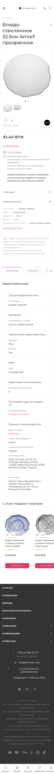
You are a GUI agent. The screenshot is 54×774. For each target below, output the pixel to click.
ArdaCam (14, 433)
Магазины (9, 618)
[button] (25, 101)
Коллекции (9, 595)
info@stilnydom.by (29, 662)
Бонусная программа (16, 610)
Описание (12, 271)
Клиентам (9, 641)
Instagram (27, 689)
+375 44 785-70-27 (28, 653)
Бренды (7, 603)
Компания (9, 626)
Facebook (19, 689)
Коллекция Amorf (19, 414)
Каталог (7, 588)
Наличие (32, 271)
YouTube (35, 689)
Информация (11, 633)
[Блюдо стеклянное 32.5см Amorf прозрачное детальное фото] (27, 75)
